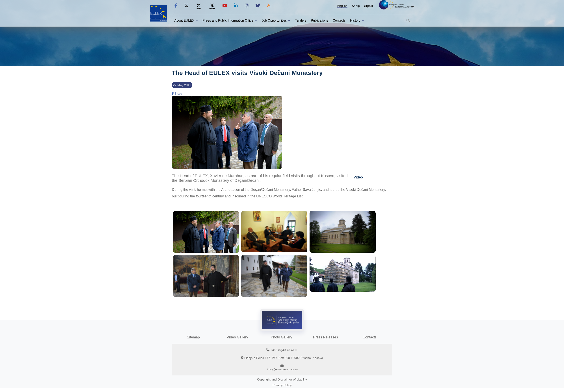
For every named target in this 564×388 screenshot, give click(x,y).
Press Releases (325, 337)
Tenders (300, 20)
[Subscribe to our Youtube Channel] (224, 5)
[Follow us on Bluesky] (258, 5)
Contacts (339, 20)
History (355, 20)
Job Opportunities (274, 20)
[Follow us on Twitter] (186, 5)
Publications (319, 20)
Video (358, 177)
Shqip (356, 5)
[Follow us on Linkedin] (236, 5)
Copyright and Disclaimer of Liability (282, 379)
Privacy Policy (282, 385)
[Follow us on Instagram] (247, 5)
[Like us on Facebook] (175, 5)
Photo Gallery (281, 337)
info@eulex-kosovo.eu (282, 369)
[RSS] (269, 5)
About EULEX (184, 20)
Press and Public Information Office (227, 20)
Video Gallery (237, 337)
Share (178, 93)
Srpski (368, 5)
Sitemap (193, 337)
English (342, 5)
